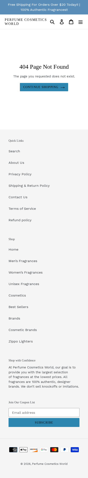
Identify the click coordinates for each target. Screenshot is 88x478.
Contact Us (18, 197)
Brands (14, 318)
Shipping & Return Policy (29, 186)
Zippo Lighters (21, 341)
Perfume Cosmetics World (26, 22)
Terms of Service (22, 209)
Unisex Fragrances (24, 284)
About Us (16, 163)
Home (13, 249)
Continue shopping (40, 87)
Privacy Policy (20, 174)
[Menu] (80, 22)
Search (14, 151)
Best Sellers (18, 307)
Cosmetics (17, 295)
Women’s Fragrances (26, 272)
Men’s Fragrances (23, 261)
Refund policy (20, 220)
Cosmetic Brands (23, 330)
